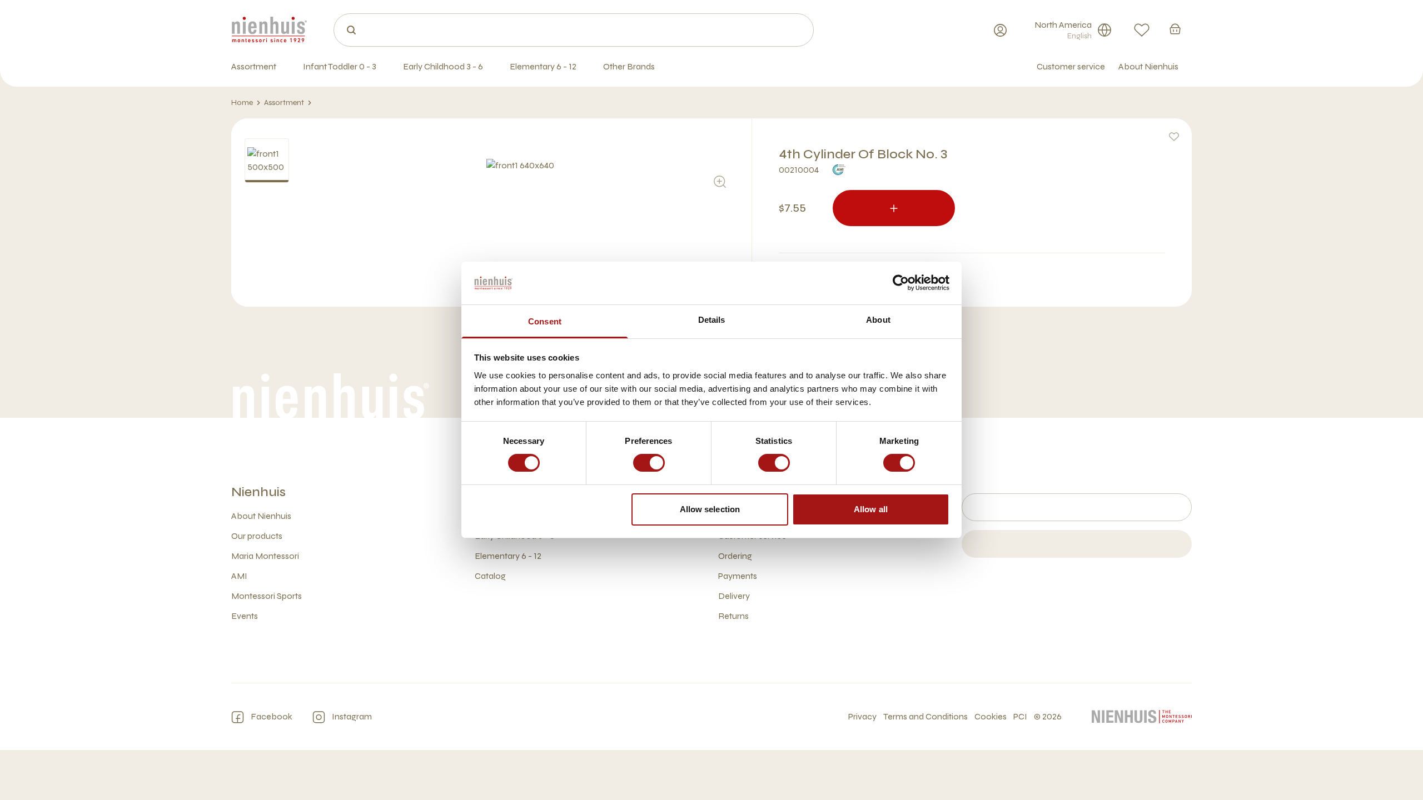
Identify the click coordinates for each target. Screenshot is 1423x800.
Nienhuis (258, 492)
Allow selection (710, 509)
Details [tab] (711, 319)
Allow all (871, 509)
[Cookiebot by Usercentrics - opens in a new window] (900, 282)
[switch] (649, 463)
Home (242, 102)
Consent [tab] (544, 321)
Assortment (284, 102)
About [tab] (878, 319)
